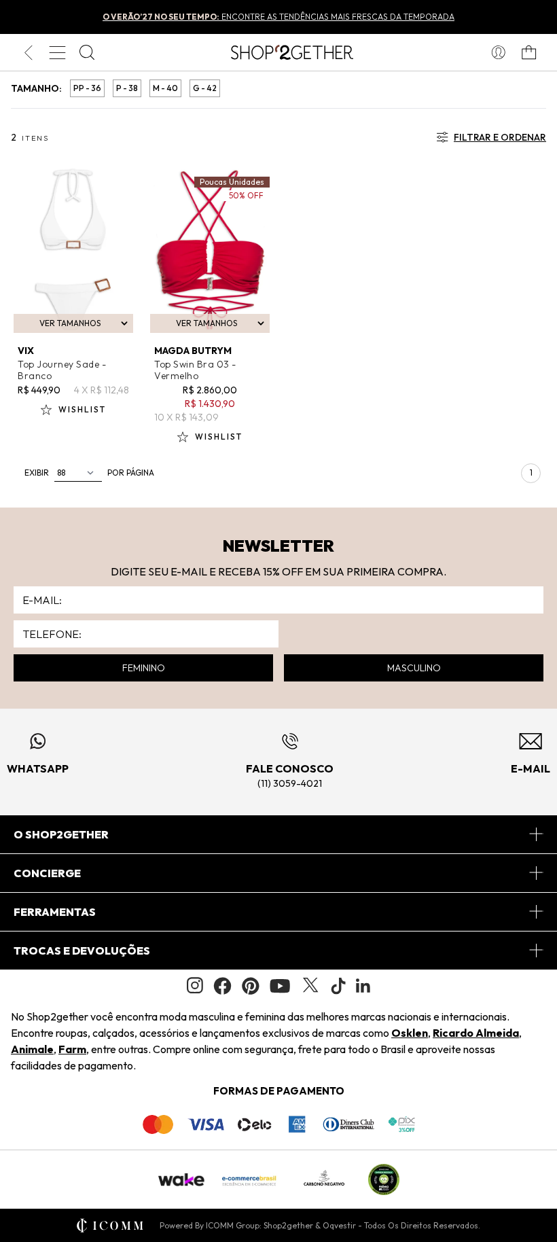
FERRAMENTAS (55, 912)
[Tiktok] (338, 986)
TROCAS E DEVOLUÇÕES (82, 950)
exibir (36, 472)
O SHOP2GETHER (61, 834)
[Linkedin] (363, 986)
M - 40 (165, 88)
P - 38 (127, 88)
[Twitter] (310, 986)
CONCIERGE (47, 873)
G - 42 (205, 88)
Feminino (143, 668)
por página (130, 472)
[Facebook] (222, 986)
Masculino (414, 668)
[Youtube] (280, 985)
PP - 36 (87, 88)
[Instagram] (195, 985)
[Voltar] (28, 52)
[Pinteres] (250, 986)
